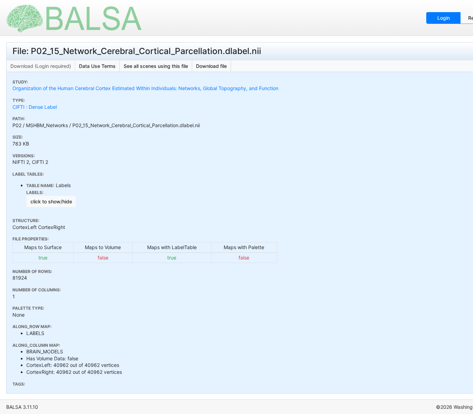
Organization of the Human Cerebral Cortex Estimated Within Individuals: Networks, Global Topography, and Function (145, 88)
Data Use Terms (97, 66)
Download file (211, 66)
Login (443, 18)
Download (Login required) (40, 66)
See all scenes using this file (156, 66)
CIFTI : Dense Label (34, 107)
